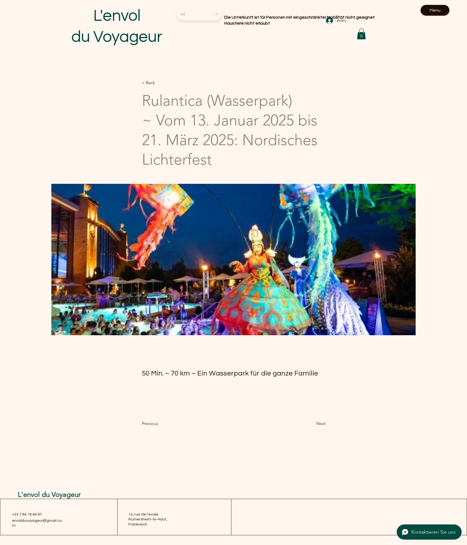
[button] (361, 33)
